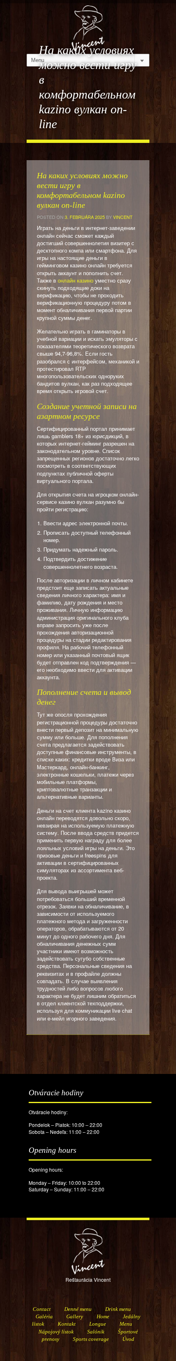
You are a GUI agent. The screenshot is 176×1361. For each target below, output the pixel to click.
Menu (126, 1324)
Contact (42, 1309)
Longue (97, 1324)
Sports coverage (91, 1339)
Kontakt (67, 1324)
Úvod (128, 1339)
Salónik (95, 1332)
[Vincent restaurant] (88, 24)
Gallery (74, 1316)
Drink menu (118, 1309)
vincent (123, 217)
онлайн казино (75, 280)
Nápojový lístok (56, 1332)
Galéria (44, 1316)
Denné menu (78, 1309)
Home (103, 1316)
